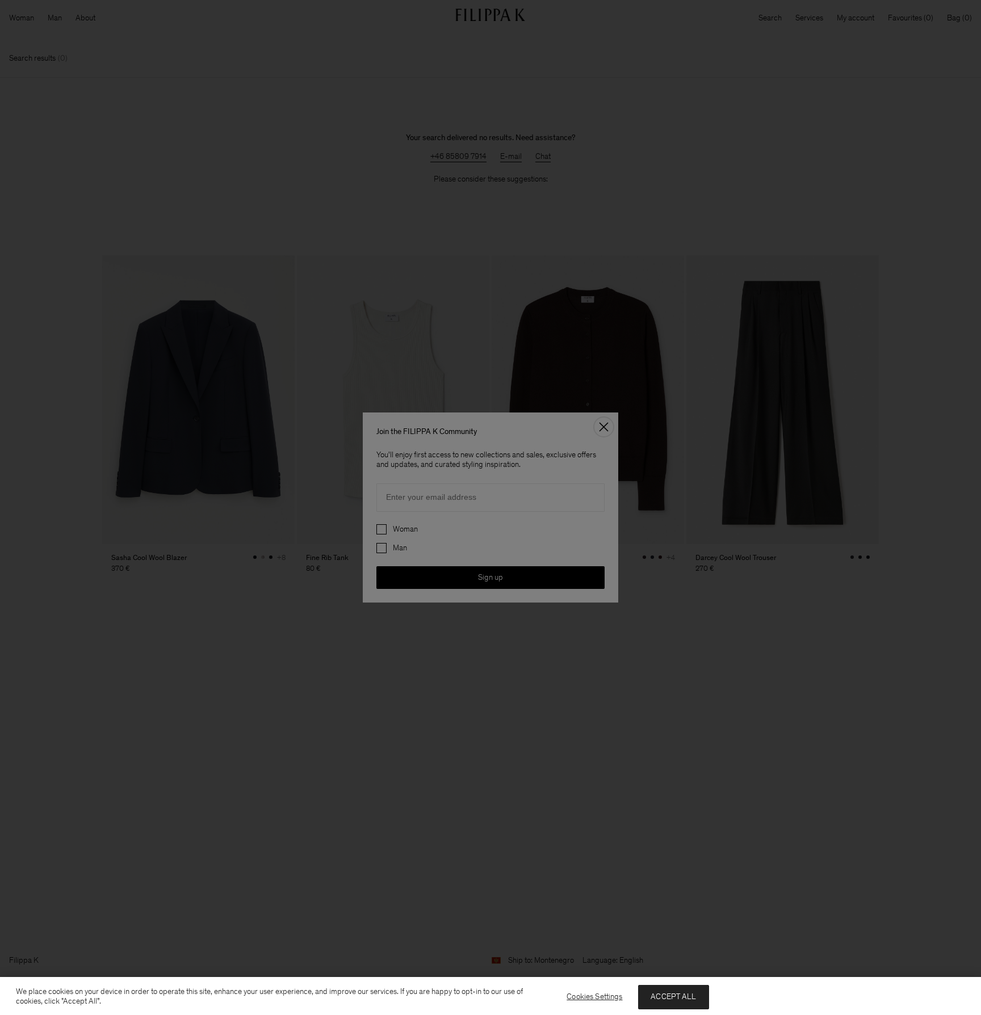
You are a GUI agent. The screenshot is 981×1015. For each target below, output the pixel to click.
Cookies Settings (594, 996)
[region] (490, 996)
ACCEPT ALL (673, 996)
